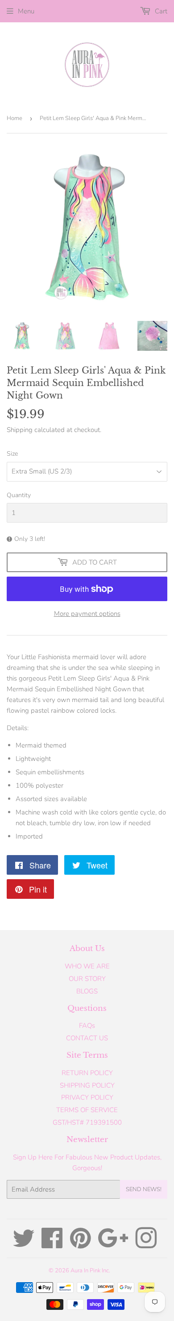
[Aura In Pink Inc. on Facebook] (52, 1244)
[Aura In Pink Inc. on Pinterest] (80, 1244)
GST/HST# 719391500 (87, 1122)
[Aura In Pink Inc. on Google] (113, 1244)
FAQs (87, 1025)
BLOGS (87, 991)
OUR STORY (87, 978)
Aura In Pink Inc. (90, 1271)
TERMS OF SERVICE (87, 1109)
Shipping (20, 429)
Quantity (19, 495)
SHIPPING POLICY (87, 1085)
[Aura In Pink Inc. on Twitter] (23, 1244)
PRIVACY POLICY (87, 1097)
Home (14, 118)
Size (12, 453)
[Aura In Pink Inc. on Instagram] (146, 1244)
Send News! (144, 1189)
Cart (160, 11)
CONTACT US (87, 1038)
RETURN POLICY (87, 1072)
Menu (26, 11)
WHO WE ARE (87, 966)
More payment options (87, 613)
